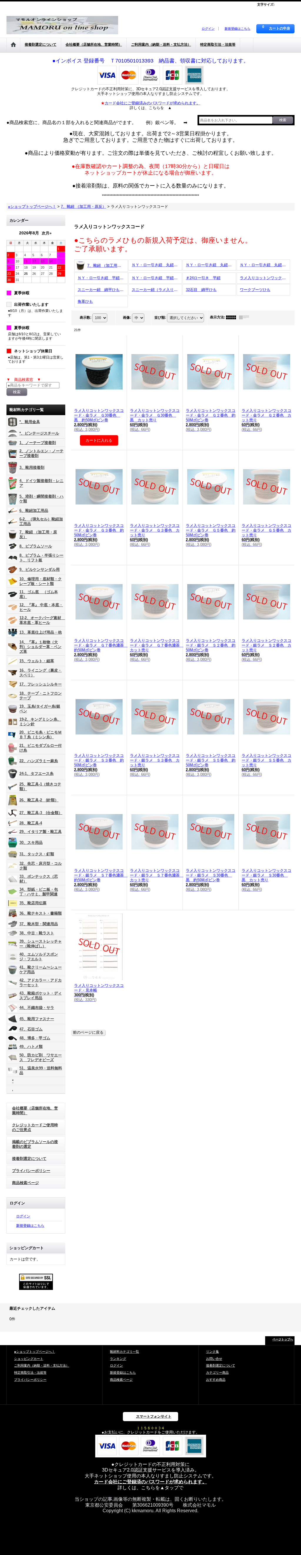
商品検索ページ (25, 1183)
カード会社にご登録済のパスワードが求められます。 (150, 1481)
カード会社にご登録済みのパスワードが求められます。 (152, 103)
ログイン (208, 28)
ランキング (118, 1358)
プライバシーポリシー (31, 1170)
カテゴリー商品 (217, 1372)
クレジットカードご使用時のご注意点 (35, 1127)
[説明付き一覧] (245, 317)
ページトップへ (282, 1339)
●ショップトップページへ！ (34, 1351)
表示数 (85, 317)
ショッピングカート (28, 1358)
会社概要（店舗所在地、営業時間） (35, 1110)
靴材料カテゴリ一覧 (124, 1351)
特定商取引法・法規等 (30, 1372)
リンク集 (212, 1351)
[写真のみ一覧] (232, 317)
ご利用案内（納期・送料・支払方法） (41, 1365)
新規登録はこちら (237, 28)
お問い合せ (214, 1358)
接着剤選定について (29, 1158)
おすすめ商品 (215, 1379)
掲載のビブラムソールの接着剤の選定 (35, 1144)
